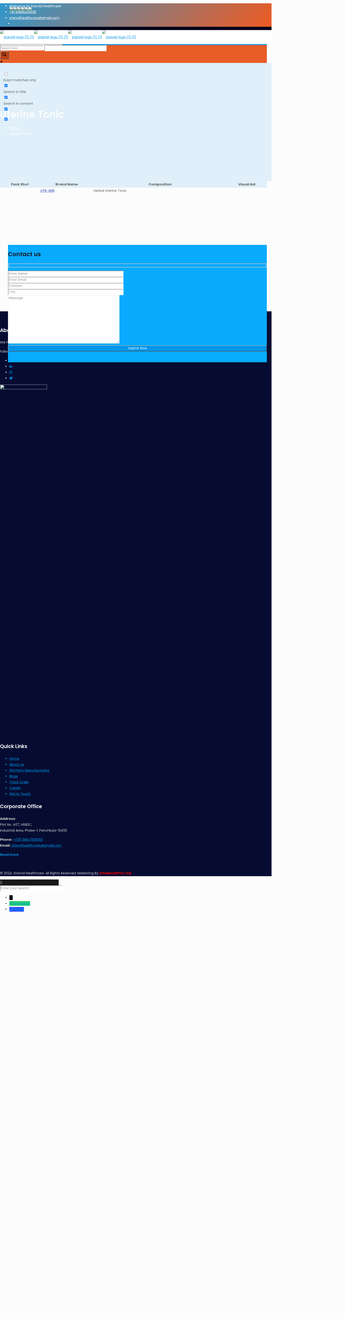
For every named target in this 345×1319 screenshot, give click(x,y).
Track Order (19, 782)
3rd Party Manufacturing (29, 770)
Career (15, 788)
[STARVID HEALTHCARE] (68, 37)
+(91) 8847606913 (28, 839)
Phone (19, 909)
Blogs (13, 776)
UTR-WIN (47, 190)
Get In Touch (20, 793)
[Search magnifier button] (4, 55)
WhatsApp (21, 903)
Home (14, 128)
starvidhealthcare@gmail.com (36, 845)
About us (16, 764)
